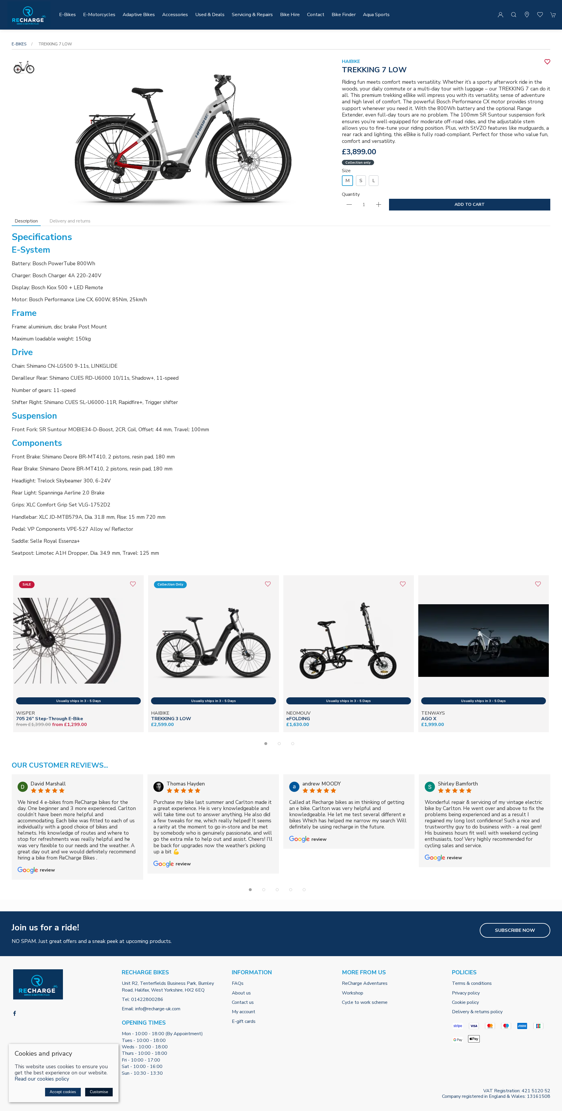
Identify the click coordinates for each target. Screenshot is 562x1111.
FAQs (238, 983)
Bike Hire (290, 14)
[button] (514, 14)
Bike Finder (344, 14)
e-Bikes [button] (67, 14)
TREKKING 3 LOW (171, 719)
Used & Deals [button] (210, 14)
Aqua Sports (376, 14)
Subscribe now (515, 930)
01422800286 (147, 999)
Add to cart (470, 204)
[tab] (265, 743)
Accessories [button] (175, 14)
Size (346, 170)
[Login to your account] (500, 14)
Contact (315, 14)
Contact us (243, 1002)
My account (243, 1012)
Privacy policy (466, 993)
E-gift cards (244, 1021)
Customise (99, 1092)
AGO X (428, 719)
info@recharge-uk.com (157, 1009)
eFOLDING (298, 719)
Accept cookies (63, 1092)
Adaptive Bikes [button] (139, 14)
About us (241, 993)
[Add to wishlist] (133, 586)
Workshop (352, 993)
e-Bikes (19, 44)
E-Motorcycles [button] (99, 14)
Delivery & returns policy (477, 1012)
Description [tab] (26, 221)
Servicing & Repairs (252, 14)
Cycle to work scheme (365, 1002)
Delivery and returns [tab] (69, 221)
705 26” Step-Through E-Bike (49, 719)
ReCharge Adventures (365, 983)
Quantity (351, 194)
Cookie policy (465, 1002)
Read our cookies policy (42, 1078)
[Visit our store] (527, 14)
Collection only (358, 162)
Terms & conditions (472, 983)
